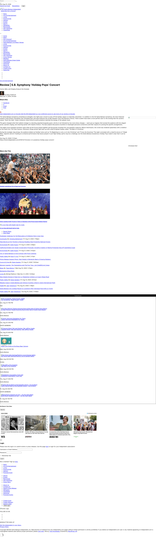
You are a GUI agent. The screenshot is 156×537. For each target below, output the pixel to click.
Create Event (7, 68)
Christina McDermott (15, 239)
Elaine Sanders (16, 262)
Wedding (6, 58)
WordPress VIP (72, 531)
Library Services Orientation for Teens (12, 319)
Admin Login (7, 505)
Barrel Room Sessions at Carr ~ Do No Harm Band (16, 396)
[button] (12, 426)
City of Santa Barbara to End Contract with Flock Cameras (18, 253)
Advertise (6, 63)
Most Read (6, 233)
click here (41, 531)
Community (3, 239)
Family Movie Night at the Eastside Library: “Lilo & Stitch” (18, 386)
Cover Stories (7, 57)
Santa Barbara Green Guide (11, 60)
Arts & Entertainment (9, 15)
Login (23, 6)
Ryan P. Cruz (14, 256)
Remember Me (6, 455)
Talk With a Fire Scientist (8, 366)
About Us (6, 65)
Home (5, 36)
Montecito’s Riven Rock (7, 271)
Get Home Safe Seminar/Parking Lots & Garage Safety (17, 356)
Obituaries (6, 25)
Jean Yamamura (11, 285)
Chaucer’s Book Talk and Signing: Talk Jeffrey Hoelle (17, 329)
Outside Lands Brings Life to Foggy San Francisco (13, 186)
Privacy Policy (4, 527)
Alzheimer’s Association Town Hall (11, 376)
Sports (5, 23)
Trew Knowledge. (54, 531)
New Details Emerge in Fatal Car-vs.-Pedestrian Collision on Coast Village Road (24, 277)
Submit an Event (5, 6)
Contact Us (6, 67)
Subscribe (4, 11)
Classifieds (6, 30)
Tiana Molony (10, 268)
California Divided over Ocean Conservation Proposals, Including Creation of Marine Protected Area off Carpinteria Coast (37, 247)
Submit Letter (7, 504)
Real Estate (6, 27)
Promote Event (7, 472)
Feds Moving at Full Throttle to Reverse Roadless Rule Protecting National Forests (25, 242)
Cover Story (7, 482)
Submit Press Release (9, 488)
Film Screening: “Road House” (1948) (12, 300)
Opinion (5, 20)
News (5, 14)
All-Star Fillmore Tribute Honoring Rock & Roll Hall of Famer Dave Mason (23, 310)
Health (2, 285)
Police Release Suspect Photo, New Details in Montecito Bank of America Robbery (25, 259)
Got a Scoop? (11, 11)
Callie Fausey (14, 245)
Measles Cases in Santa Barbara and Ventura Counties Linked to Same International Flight (27, 283)
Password (3, 452)
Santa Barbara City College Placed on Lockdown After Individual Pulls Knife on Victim (26, 288)
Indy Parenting (7, 28)
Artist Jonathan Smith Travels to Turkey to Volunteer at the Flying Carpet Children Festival (23, 221)
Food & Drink (7, 18)
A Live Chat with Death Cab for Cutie (9, 228)
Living (5, 17)
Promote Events (8, 495)
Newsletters (15, 6)
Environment (4, 245)
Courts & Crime (5, 262)
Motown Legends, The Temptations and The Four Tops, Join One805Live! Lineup (24, 265)
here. (16, 461)
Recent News (7, 231)
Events (5, 22)
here (47, 446)
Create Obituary (8, 502)
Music (2, 268)
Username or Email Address (8, 449)
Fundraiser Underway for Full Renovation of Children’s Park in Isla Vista (22, 236)
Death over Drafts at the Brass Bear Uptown (14, 346)
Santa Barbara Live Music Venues (13, 42)
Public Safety (4, 256)
